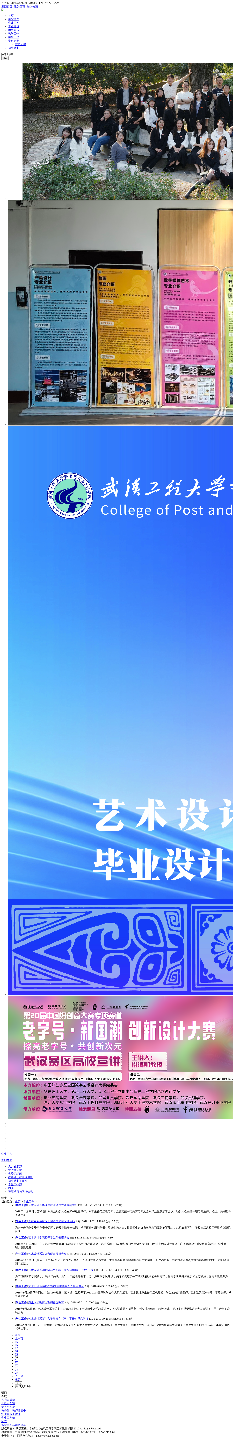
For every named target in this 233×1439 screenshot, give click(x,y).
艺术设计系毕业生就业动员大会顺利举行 (52, 1205)
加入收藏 (32, 6)
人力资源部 (15, 1166)
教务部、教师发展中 (20, 1177)
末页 (17, 1379)
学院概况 (13, 19)
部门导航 (6, 1160)
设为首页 (19, 6)
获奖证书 (20, 44)
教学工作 (13, 33)
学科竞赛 (13, 40)
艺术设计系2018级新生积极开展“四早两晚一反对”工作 (60, 1270)
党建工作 (13, 22)
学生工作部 (15, 1184)
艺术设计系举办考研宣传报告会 (47, 1253)
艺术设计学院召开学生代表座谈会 (48, 1237)
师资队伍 (13, 30)
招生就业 (13, 47)
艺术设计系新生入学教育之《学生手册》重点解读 (58, 1318)
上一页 (19, 1338)
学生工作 (13, 37)
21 (16, 1360)
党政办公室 (15, 1170)
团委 (11, 1188)
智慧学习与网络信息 (20, 1191)
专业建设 (13, 26)
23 (16, 1366)
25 (16, 1372)
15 (16, 1341)
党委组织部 (15, 1173)
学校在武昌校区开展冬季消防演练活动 (51, 1221)
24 (16, 1369)
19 (16, 1354)
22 (16, 1363)
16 (16, 1345)
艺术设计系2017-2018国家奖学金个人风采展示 (56, 1286)
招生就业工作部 (17, 1180)
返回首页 (6, 6)
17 (16, 1348)
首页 (11, 15)
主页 (17, 1201)
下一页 (19, 1375)
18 (16, 1351)
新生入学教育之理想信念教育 (46, 1302)
